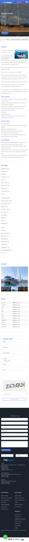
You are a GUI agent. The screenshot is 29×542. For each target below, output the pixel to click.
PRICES (5, 32)
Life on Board (18, 507)
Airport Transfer (5, 504)
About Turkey (18, 495)
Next (26, 277)
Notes (4, 370)
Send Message (6, 450)
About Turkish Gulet (20, 500)
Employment (18, 525)
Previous (2, 277)
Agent (16, 528)
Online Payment (5, 509)
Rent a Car (3, 502)
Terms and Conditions (20, 519)
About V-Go (17, 514)
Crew (16, 502)
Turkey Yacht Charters (15, 39)
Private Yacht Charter (6, 498)
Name (4, 341)
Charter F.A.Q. (18, 523)
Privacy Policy (18, 521)
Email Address (6, 353)
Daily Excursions (5, 500)
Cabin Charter (4, 495)
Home (8, 39)
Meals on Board (19, 504)
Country (5, 358)
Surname (5, 347)
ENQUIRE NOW (14, 399)
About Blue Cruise (19, 498)
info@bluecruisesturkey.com (7, 470)
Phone (4, 364)
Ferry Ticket (4, 507)
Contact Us (17, 516)
